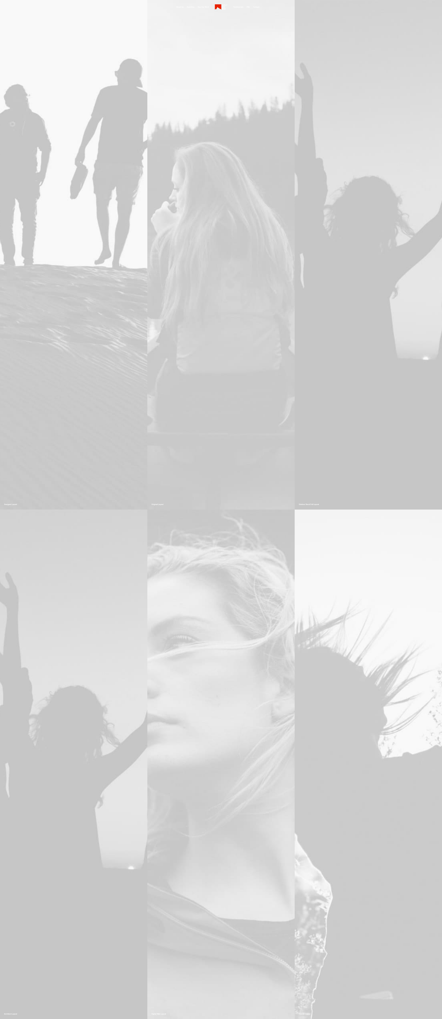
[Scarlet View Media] (221, 7)
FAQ (248, 7)
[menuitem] (180, 7)
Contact (256, 7)
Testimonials (238, 7)
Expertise (190, 7)
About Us (180, 7)
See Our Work (203, 7)
